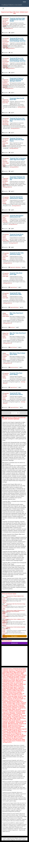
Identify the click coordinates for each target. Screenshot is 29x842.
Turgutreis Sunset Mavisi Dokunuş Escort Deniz (16, 234)
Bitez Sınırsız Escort (14, 367)
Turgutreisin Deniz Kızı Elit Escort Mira (17, 99)
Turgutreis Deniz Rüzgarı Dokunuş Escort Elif (16, 216)
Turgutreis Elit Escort (14, 307)
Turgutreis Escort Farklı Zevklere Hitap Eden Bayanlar (15, 627)
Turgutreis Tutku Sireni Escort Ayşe (16, 273)
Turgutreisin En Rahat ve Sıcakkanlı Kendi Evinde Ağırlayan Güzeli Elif (16, 80)
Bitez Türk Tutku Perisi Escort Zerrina (18, 333)
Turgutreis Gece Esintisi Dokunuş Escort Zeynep (16, 197)
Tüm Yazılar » (14, 636)
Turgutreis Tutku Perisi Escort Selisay (16, 373)
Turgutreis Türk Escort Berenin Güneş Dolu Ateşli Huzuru (17, 140)
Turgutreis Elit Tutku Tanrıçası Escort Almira (16, 393)
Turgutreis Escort (11, 5)
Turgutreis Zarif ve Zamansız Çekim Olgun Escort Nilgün (18, 158)
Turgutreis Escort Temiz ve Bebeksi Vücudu (15, 619)
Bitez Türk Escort (13, 347)
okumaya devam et (8, 28)
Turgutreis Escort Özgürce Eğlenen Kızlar (15, 596)
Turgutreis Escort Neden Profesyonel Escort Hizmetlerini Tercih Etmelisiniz (15, 611)
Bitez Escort (12, 327)
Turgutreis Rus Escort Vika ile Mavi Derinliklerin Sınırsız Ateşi (17, 120)
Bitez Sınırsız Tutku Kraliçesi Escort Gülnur (17, 353)
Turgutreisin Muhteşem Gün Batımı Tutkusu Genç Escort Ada (17, 178)
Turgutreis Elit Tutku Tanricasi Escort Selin (16, 293)
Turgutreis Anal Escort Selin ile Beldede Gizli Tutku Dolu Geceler (17, 20)
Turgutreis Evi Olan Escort (15, 267)
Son (18, 412)
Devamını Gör (14, 643)
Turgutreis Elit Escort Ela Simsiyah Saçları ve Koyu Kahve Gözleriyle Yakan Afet (18, 40)
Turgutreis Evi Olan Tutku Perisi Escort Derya (17, 253)
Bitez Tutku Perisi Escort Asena (16, 313)
